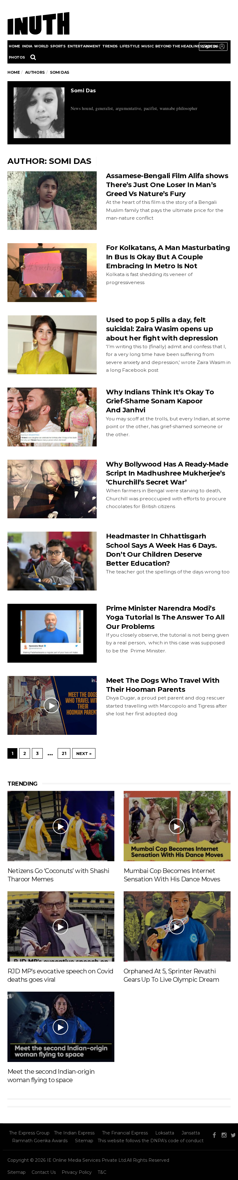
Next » (83, 753)
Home (14, 46)
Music (147, 46)
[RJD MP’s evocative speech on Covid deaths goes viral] (60, 926)
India (27, 46)
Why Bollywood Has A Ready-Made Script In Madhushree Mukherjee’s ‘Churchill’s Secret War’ (167, 473)
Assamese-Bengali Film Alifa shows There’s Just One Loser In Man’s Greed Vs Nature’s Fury (167, 185)
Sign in (209, 46)
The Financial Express (125, 1133)
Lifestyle (129, 46)
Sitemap (84, 1140)
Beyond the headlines (178, 46)
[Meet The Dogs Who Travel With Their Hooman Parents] (52, 705)
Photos (17, 57)
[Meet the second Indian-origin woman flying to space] (60, 1026)
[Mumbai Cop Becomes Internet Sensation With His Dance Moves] (177, 825)
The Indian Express (74, 1133)
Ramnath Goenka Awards (40, 1140)
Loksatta (164, 1133)
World (41, 46)
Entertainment (84, 46)
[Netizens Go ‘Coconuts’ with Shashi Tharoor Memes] (60, 825)
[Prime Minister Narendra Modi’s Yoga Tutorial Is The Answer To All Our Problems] (52, 633)
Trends (110, 46)
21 (64, 753)
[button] (213, 46)
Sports (58, 46)
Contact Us (44, 1172)
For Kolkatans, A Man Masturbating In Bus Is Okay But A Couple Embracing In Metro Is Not (168, 256)
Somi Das (83, 91)
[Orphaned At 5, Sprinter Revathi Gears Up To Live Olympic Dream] (177, 926)
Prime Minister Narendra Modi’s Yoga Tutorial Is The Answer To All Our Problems (165, 617)
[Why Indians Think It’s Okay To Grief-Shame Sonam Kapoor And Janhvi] (52, 417)
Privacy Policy (77, 1172)
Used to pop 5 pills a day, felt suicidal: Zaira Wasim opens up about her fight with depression (162, 329)
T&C (102, 1172)
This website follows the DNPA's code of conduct (151, 1140)
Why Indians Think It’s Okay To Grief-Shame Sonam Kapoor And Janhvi (160, 401)
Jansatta (191, 1133)
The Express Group (29, 1133)
